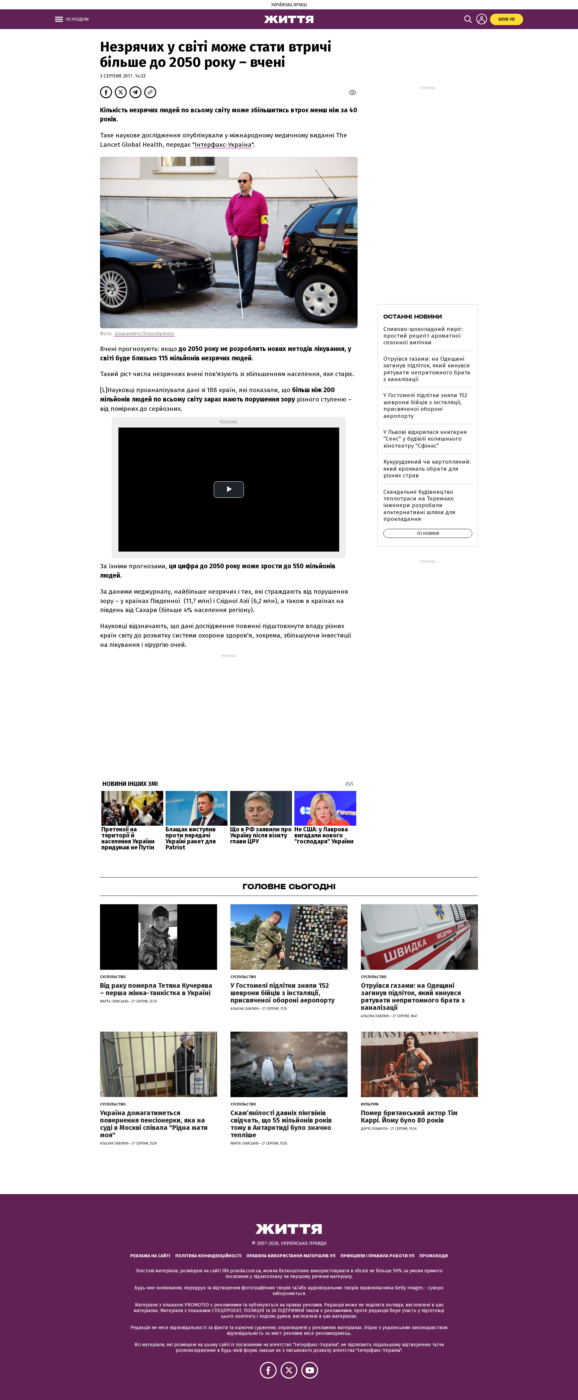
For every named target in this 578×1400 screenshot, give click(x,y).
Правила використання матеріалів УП (291, 1255)
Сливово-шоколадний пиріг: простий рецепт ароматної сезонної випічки (423, 336)
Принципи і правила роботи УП (377, 1255)
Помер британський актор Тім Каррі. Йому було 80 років (409, 1116)
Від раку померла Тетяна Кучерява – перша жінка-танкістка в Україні (156, 989)
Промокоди (433, 1255)
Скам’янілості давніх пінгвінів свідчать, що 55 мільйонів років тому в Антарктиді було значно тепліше (281, 1124)
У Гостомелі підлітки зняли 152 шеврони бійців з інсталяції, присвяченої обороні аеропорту (425, 405)
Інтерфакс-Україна (223, 144)
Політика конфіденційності (208, 1255)
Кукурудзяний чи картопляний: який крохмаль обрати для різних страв (427, 468)
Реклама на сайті (150, 1255)
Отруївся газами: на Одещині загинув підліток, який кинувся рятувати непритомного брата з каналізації (426, 369)
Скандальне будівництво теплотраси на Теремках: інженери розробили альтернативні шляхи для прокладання (419, 505)
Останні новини (412, 316)
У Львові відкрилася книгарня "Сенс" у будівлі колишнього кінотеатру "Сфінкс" (425, 439)
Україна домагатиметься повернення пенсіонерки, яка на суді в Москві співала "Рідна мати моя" (154, 1124)
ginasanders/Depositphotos (144, 334)
